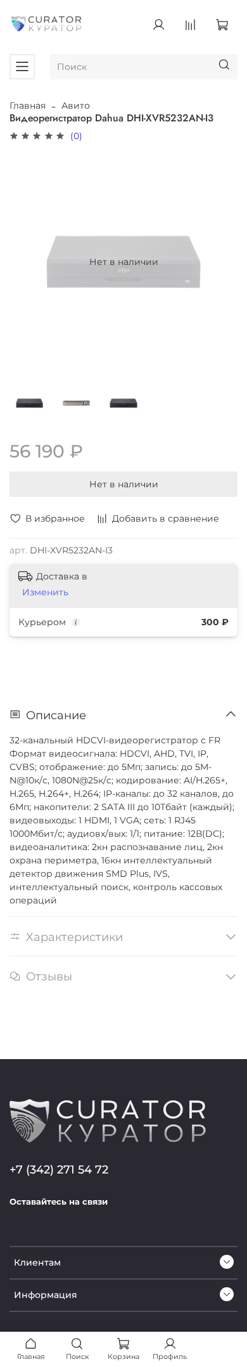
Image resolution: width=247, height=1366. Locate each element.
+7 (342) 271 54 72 (59, 1169)
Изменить (45, 592)
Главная (28, 105)
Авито (75, 105)
